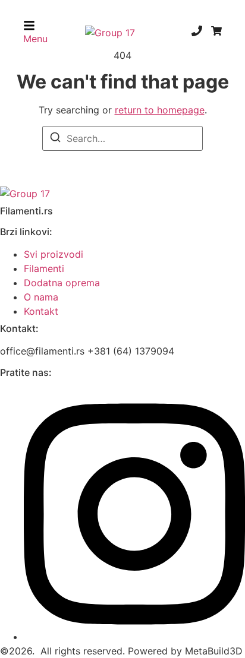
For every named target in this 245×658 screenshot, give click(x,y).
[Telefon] (196, 33)
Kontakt (41, 311)
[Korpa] (216, 33)
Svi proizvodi (53, 254)
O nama (41, 297)
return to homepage (160, 110)
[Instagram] (134, 637)
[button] (35, 33)
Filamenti (44, 268)
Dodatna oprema (62, 283)
